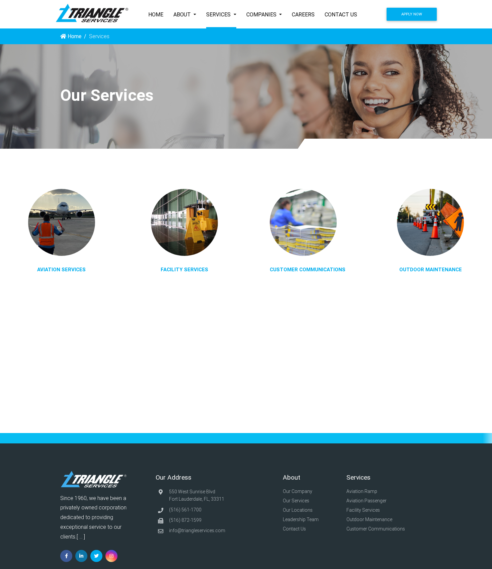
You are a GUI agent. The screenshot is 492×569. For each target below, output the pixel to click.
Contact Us (341, 14)
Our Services (296, 501)
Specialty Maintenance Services (185, 264)
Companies (262, 14)
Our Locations (298, 510)
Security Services (168, 255)
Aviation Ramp (361, 491)
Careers (303, 14)
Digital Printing (295, 228)
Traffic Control (425, 223)
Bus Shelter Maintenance (438, 251)
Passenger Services (69, 232)
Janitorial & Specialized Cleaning (186, 210)
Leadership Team (301, 519)
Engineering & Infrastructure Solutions (192, 246)
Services (219, 14)
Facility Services (363, 510)
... (80, 537)
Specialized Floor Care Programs (187, 219)
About (182, 14)
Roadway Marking (430, 214)
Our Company (298, 491)
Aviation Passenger (366, 501)
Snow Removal (426, 232)
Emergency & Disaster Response (186, 228)
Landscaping (424, 242)
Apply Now (411, 14)
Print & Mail (292, 219)
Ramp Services (63, 242)
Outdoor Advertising (432, 260)
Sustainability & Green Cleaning (184, 237)
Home (155, 14)
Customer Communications (376, 529)
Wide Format (294, 237)
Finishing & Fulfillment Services (314, 255)
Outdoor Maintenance (369, 519)
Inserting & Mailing (300, 246)
